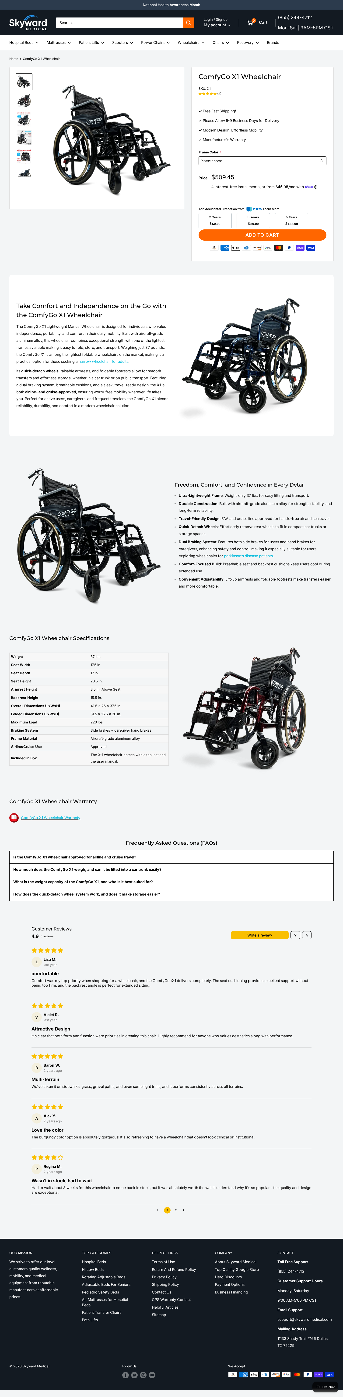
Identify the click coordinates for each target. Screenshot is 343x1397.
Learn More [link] (271, 209)
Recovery (245, 42)
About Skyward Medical (235, 1261)
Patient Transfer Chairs (101, 1312)
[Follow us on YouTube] (152, 1375)
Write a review (259, 935)
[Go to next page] (184, 1210)
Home (13, 59)
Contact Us (161, 1292)
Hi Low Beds (93, 1269)
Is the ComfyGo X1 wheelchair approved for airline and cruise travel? (74, 857)
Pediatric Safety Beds (100, 1292)
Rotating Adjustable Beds (103, 1277)
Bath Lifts (90, 1319)
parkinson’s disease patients (248, 555)
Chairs (218, 42)
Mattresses (56, 42)
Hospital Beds (21, 42)
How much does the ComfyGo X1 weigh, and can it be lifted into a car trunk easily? (87, 869)
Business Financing (231, 1292)
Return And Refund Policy (174, 1269)
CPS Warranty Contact (171, 1299)
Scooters (120, 42)
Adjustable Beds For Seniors (106, 1284)
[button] (208, 94)
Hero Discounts (228, 1277)
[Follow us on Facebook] (125, 1375)
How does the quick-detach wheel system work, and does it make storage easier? (86, 894)
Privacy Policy (164, 1277)
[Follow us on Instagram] (143, 1375)
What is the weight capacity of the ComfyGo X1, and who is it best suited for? (83, 881)
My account (215, 25)
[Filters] (295, 935)
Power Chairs (152, 42)
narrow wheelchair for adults (103, 361)
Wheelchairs (188, 42)
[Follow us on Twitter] (134, 1375)
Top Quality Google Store (237, 1269)
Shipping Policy (165, 1284)
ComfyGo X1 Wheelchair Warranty (50, 817)
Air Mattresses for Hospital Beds (105, 1302)
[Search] (188, 22)
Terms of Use (163, 1261)
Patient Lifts (89, 42)
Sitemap (159, 1314)
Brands (273, 42)
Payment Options (230, 1284)
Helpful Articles (165, 1307)
